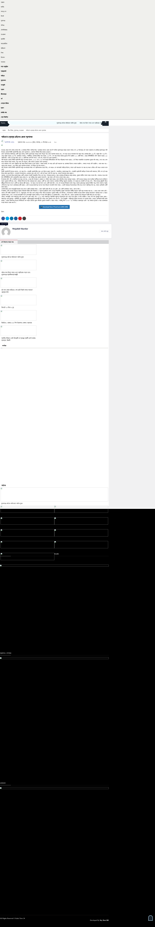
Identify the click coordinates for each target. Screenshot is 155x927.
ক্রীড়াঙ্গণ (3, 48)
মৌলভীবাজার (4, 30)
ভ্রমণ (2, 108)
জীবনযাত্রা (3, 94)
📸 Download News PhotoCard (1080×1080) (54, 207)
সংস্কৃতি (3, 85)
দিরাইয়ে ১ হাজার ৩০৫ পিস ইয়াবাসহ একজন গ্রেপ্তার (16, 323)
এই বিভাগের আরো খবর (7, 242)
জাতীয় (2, 7)
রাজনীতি (3, 39)
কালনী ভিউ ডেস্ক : (9, 142)
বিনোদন (3, 57)
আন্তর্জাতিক (4, 43)
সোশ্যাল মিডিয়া (5, 103)
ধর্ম (1, 99)
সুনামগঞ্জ (3, 21)
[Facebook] (3, 218)
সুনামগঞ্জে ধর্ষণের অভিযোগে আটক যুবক (56, 123)
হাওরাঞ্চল (3, 34)
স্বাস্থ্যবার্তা (3, 71)
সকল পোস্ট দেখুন (104, 231)
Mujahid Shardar (20, 229)
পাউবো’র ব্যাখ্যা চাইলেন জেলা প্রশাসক (36, 130)
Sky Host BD (104, 920)
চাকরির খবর (4, 112)
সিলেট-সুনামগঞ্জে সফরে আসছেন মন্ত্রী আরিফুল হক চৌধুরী (14, 561)
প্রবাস (2, 89)
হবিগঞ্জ (2, 25)
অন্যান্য (3, 62)
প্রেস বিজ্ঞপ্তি (4, 117)
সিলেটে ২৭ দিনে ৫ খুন (7, 307)
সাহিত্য (3, 76)
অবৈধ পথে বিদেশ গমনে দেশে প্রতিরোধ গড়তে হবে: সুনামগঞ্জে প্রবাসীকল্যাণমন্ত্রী (89, 123)
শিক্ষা (2, 53)
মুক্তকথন (3, 80)
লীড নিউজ (10, 130)
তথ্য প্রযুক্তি (4, 66)
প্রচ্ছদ (2, 2)
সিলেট (2, 16)
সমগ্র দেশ (3, 11)
